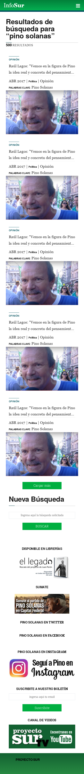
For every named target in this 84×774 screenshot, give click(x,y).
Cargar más (42, 485)
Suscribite (42, 708)
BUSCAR (42, 526)
